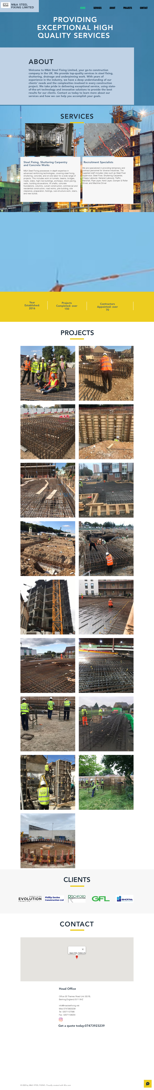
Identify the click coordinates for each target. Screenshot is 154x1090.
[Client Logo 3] (77, 899)
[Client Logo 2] (54, 899)
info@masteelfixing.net (69, 1005)
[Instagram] (61, 1019)
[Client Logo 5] (124, 899)
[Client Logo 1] (30, 899)
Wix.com (67, 1085)
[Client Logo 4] (101, 899)
